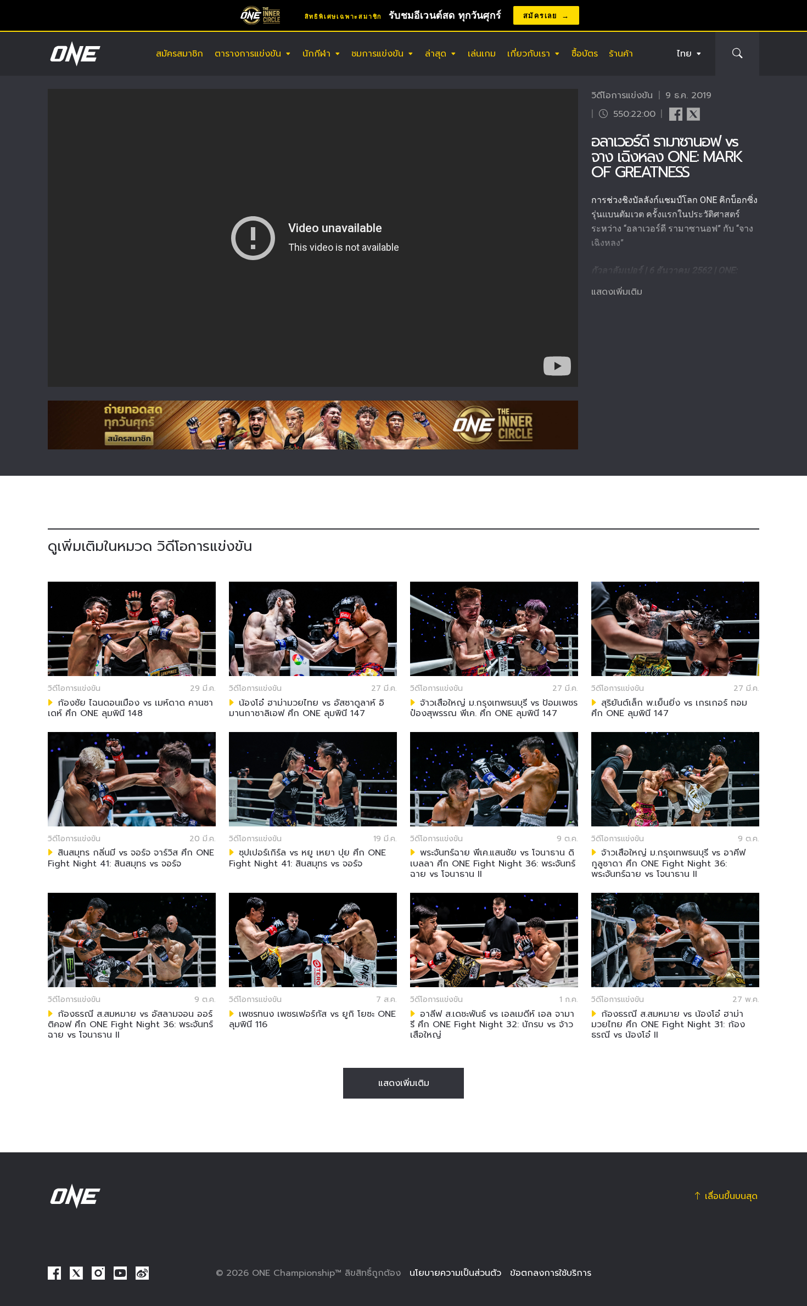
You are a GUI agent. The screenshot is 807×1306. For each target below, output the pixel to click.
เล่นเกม (482, 53)
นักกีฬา (316, 53)
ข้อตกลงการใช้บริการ (550, 1273)
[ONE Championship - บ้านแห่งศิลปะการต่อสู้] (74, 54)
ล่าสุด (435, 53)
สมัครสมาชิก (179, 53)
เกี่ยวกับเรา (528, 53)
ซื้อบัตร (584, 53)
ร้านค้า (621, 53)
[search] (737, 54)
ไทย (684, 53)
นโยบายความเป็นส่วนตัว (455, 1273)
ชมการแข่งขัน (377, 53)
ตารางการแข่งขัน (248, 53)
